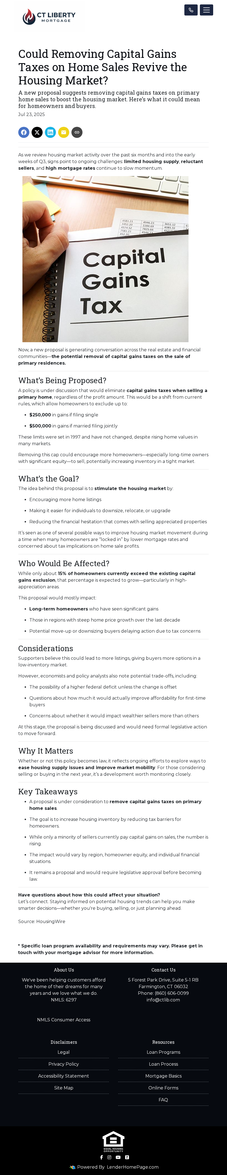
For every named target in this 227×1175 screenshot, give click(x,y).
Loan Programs (163, 1052)
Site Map (63, 1088)
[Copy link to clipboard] (76, 132)
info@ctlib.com (163, 1000)
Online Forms (163, 1088)
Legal (64, 1052)
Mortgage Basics (163, 1076)
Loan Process (163, 1064)
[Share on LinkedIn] (50, 132)
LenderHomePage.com (133, 1167)
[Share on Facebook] (23, 132)
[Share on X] (37, 132)
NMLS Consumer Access (63, 1019)
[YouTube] (118, 1157)
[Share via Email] (63, 132)
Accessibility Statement (63, 1076)
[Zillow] (127, 1157)
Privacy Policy (63, 1064)
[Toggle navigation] (206, 10)
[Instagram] (109, 1157)
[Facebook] (101, 1157)
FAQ (163, 1099)
